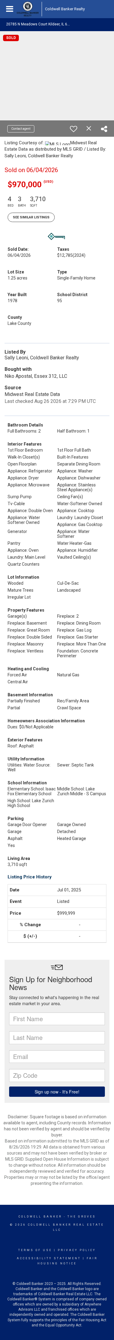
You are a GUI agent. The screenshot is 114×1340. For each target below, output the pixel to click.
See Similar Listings (31, 217)
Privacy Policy (77, 1250)
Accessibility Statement (49, 1258)
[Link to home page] (28, 9)
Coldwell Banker (40, 1216)
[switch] (73, 128)
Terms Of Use (35, 1250)
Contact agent (20, 128)
